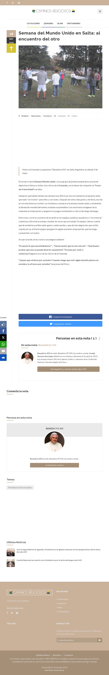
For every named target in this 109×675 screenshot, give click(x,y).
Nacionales (36, 116)
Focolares (47, 116)
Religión (25, 116)
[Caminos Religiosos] (54, 12)
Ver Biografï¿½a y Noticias (54, 465)
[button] (23, 77)
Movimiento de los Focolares (20, 487)
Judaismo (48, 23)
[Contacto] (19, 2)
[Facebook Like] (3, 324)
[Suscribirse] (99, 640)
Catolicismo (33, 23)
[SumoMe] (3, 357)
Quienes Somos (43, 655)
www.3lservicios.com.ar (54, 670)
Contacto (68, 655)
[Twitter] (14, 2)
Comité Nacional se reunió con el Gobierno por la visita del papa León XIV (49, 560)
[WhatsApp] (3, 344)
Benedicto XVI (47, 345)
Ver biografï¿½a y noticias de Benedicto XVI (69, 369)
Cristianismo (73, 23)
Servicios (57, 655)
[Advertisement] (60, 144)
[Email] (3, 351)
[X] (3, 337)
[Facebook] (8, 2)
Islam (60, 23)
